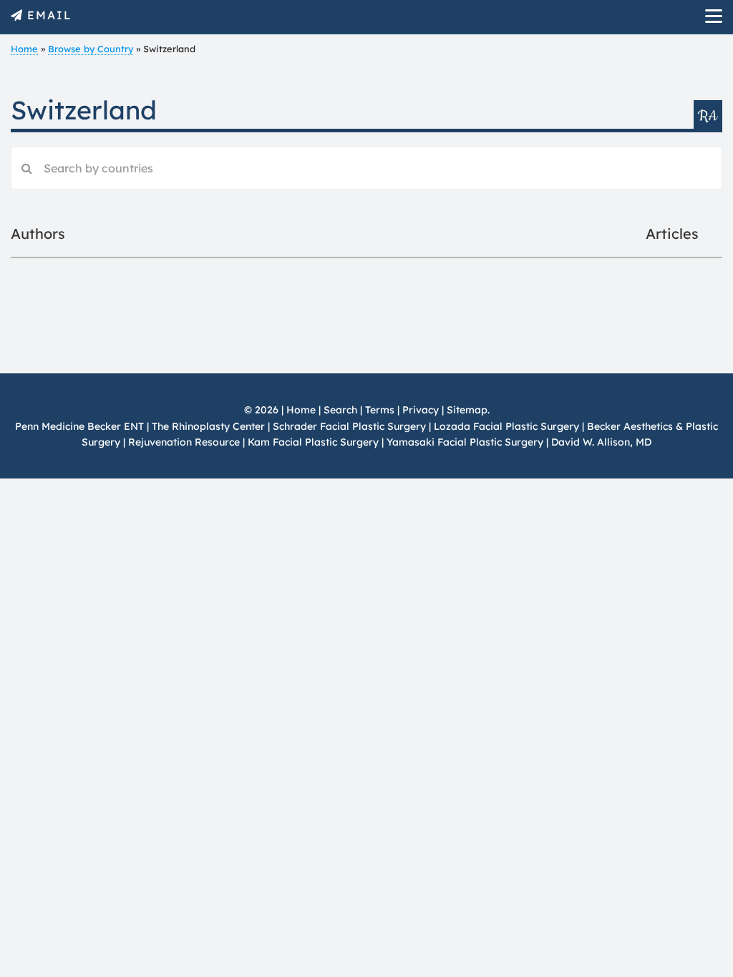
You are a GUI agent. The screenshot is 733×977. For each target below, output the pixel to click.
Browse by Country (90, 48)
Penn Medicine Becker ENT (79, 426)
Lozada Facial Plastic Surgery (506, 426)
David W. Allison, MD (601, 442)
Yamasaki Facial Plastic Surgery (465, 442)
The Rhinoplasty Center (208, 426)
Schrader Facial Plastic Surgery (349, 426)
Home (24, 48)
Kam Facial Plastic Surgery (313, 442)
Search (340, 409)
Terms (379, 409)
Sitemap (467, 409)
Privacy (420, 409)
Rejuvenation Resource (185, 442)
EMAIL (49, 15)
